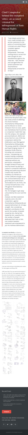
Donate (6, 411)
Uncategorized (15, 32)
